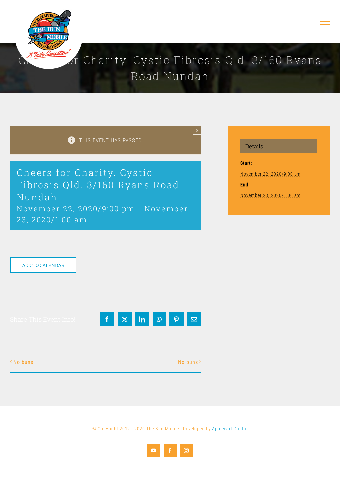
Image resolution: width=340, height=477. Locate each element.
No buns (23, 362)
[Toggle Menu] (325, 22)
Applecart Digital (230, 428)
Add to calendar (43, 265)
